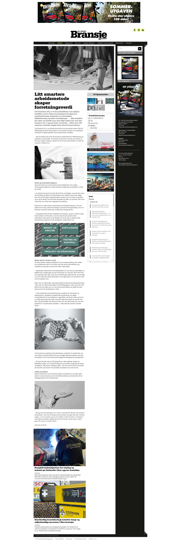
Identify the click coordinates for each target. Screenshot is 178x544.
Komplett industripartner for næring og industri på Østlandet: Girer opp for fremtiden (101, 241)
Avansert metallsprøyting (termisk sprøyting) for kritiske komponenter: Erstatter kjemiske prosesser (101, 224)
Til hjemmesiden (100, 94)
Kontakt (129, 43)
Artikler (60, 43)
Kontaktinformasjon (80, 539)
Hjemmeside (94, 123)
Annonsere (69, 539)
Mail (91, 120)
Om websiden (59, 539)
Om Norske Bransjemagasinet (44, 539)
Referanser (119, 43)
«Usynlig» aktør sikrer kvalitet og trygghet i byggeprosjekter (101, 256)
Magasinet (69, 43)
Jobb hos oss (93, 539)
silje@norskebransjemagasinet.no (126, 135)
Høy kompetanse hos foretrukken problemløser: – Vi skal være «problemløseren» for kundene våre (101, 214)
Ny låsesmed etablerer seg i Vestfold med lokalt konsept (100, 206)
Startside (52, 43)
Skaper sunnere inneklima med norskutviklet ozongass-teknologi (101, 233)
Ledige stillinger (89, 43)
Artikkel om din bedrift (105, 43)
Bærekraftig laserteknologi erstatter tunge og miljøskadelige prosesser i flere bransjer (101, 249)
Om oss (78, 43)
